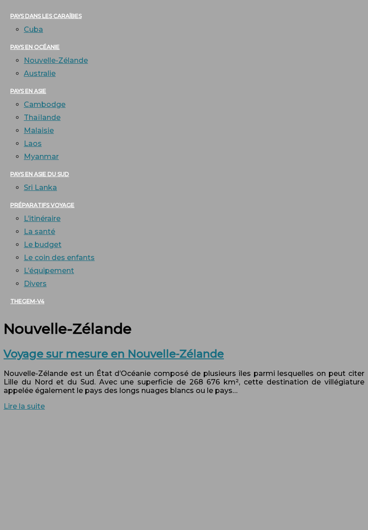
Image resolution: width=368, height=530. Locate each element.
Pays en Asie (28, 91)
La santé (39, 231)
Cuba (33, 29)
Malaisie (39, 130)
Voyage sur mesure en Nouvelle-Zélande (114, 353)
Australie (40, 73)
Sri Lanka (40, 187)
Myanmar (41, 156)
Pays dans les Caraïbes (46, 16)
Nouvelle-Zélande (56, 60)
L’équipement (49, 270)
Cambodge (45, 104)
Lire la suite (24, 406)
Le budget (42, 244)
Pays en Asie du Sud (39, 174)
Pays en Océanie (35, 47)
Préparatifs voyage (42, 205)
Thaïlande (42, 117)
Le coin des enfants (59, 257)
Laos (33, 143)
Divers (35, 283)
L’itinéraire (42, 218)
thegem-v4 (27, 301)
